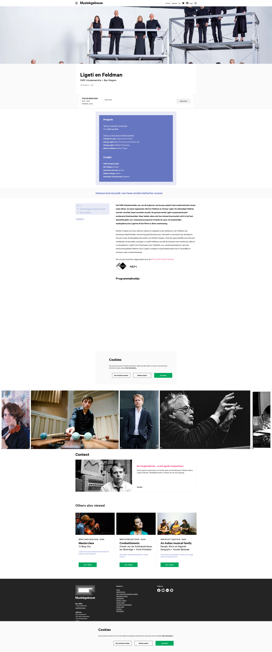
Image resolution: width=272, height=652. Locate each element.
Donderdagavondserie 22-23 (92, 209)
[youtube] (163, 590)
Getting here (120, 592)
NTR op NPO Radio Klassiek (162, 259)
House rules (120, 602)
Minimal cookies (142, 375)
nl (180, 3)
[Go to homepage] (91, 3)
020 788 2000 (82, 606)
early (92, 85)
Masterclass (86, 543)
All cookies (163, 375)
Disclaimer (120, 611)
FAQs (118, 590)
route (77, 621)
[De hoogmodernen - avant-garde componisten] (103, 476)
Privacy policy (121, 600)
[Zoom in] (121, 447)
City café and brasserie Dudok (127, 594)
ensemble (80, 219)
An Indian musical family (176, 543)
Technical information (124, 605)
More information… (131, 368)
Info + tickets (88, 565)
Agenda (174, 3)
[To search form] (195, 3)
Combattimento (130, 543)
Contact (167, 3)
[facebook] (158, 590)
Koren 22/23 (85, 212)
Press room (120, 607)
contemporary (84, 85)
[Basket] (183, 3)
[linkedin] (167, 590)
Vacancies (120, 598)
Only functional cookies (121, 375)
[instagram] (171, 590)
